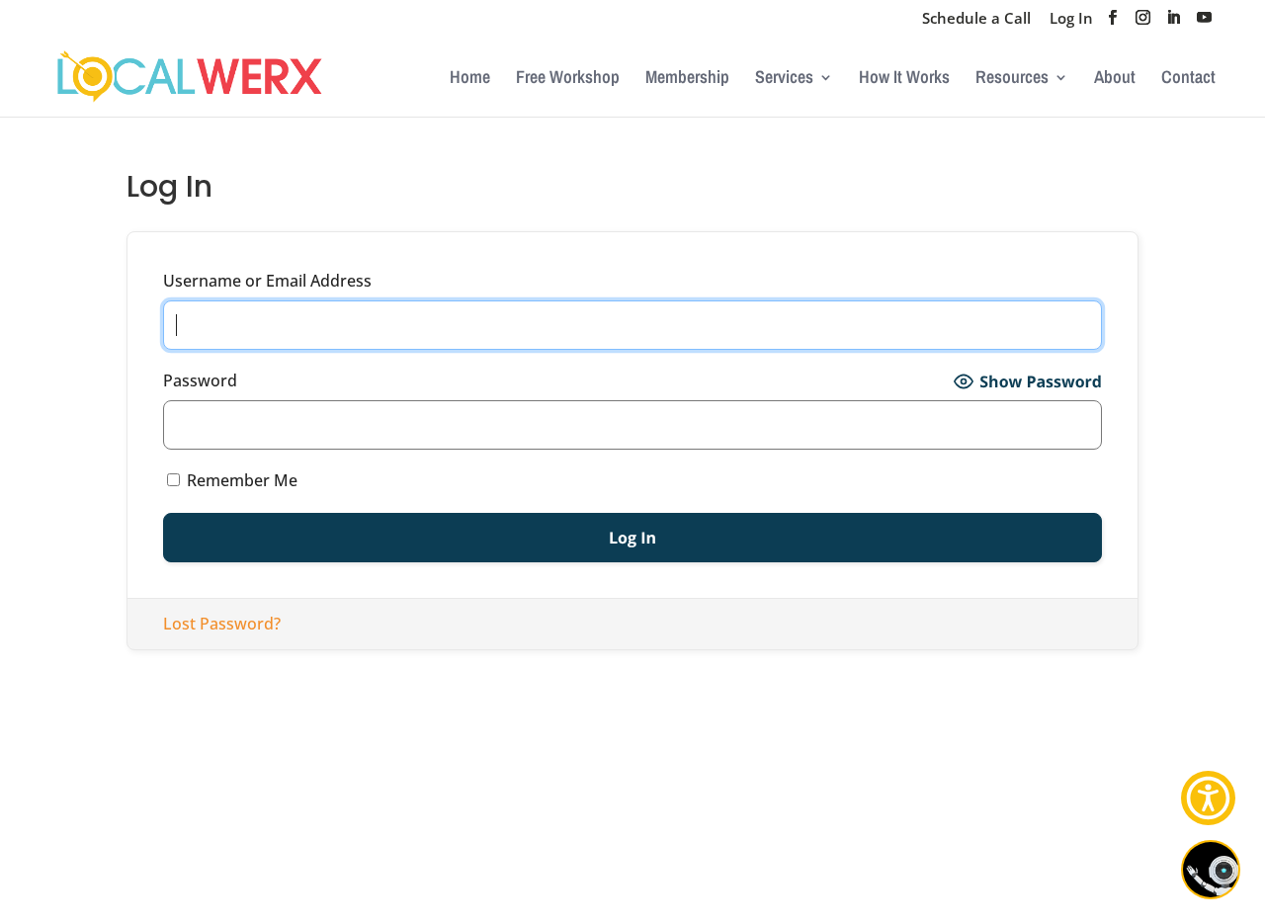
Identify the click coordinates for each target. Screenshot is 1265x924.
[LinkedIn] (1173, 23)
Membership (687, 79)
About (1115, 79)
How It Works (904, 79)
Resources (1012, 79)
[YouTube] (1204, 23)
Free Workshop (568, 79)
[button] (1208, 798)
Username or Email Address (267, 281)
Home (470, 79)
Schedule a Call (976, 19)
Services (784, 79)
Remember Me (240, 480)
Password (200, 380)
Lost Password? (222, 623)
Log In (1071, 19)
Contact (1188, 79)
